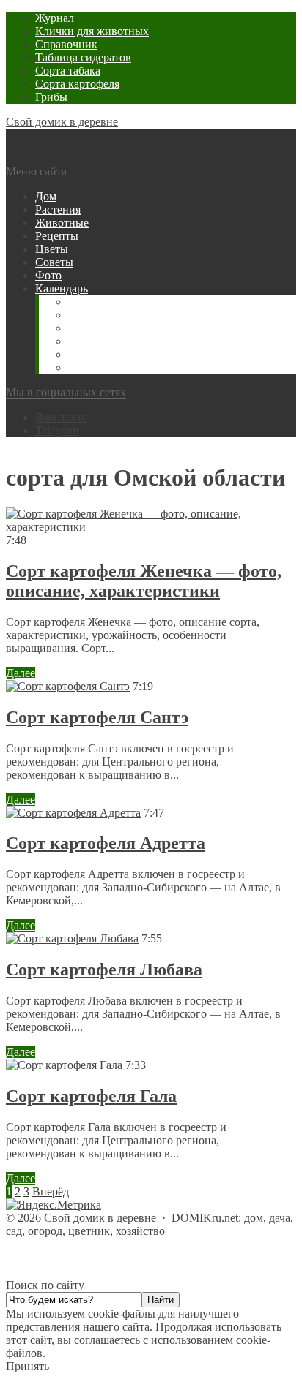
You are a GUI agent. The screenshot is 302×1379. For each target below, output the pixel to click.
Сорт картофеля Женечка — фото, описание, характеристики (143, 581)
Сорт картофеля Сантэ (97, 717)
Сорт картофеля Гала (91, 1096)
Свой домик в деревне (62, 122)
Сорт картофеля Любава (104, 969)
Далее (20, 673)
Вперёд (50, 1191)
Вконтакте (61, 417)
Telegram (56, 430)
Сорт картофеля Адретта (105, 843)
